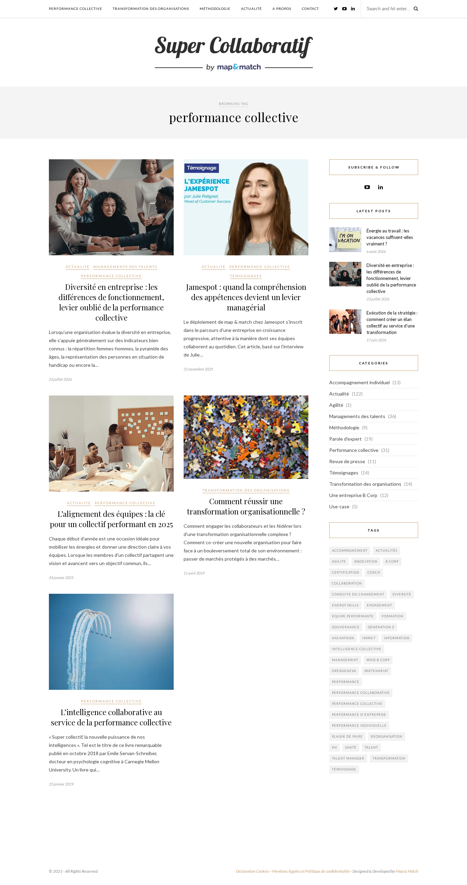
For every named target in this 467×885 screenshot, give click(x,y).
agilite (339, 561)
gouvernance (346, 627)
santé (351, 747)
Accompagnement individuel (359, 382)
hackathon (343, 638)
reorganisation (386, 736)
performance (345, 682)
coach (374, 572)
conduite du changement (358, 594)
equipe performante (353, 616)
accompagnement (350, 550)
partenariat (376, 671)
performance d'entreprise (359, 714)
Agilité (336, 405)
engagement (379, 605)
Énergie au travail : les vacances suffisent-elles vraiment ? (389, 237)
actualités (386, 550)
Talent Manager (348, 758)
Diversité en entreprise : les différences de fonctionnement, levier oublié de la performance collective (111, 302)
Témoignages (246, 276)
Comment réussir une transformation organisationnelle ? (246, 506)
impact (369, 638)
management (345, 660)
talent (371, 747)
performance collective (357, 704)
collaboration (347, 583)
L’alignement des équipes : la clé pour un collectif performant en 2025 (111, 519)
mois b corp (378, 660)
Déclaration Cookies (252, 871)
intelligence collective (357, 649)
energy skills (345, 605)
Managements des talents (125, 267)
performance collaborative (361, 693)
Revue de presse (347, 461)
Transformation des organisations (151, 8)
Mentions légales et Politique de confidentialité (311, 871)
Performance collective (75, 8)
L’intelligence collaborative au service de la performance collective (111, 717)
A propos (281, 8)
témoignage (344, 769)
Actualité (251, 8)
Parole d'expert (345, 439)
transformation (389, 758)
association (365, 561)
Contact (310, 8)
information (397, 638)
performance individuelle (359, 725)
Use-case (339, 506)
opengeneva (344, 671)
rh (334, 747)
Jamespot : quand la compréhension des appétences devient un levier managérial (246, 297)
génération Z (381, 627)
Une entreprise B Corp (353, 495)
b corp (392, 561)
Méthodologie (215, 8)
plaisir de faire (347, 736)
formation (392, 616)
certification (345, 572)
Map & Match (407, 871)
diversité (401, 594)
